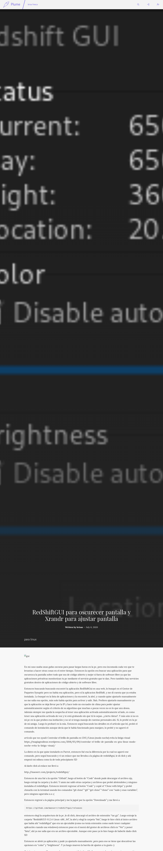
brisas (80, 627)
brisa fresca (33, 4)
